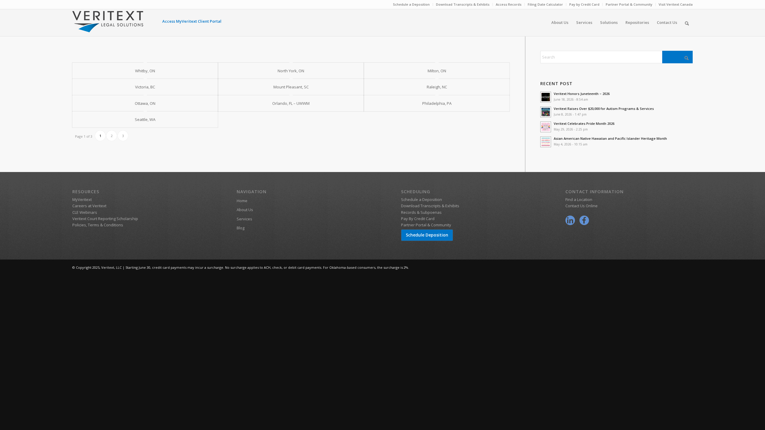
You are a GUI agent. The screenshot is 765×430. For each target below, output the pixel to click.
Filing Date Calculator (545, 4)
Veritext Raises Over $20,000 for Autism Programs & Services (604, 108)
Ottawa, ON (145, 103)
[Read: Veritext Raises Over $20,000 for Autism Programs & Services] (545, 112)
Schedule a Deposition (411, 4)
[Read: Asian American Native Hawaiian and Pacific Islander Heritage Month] (545, 141)
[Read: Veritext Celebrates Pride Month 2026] (545, 127)
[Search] (687, 22)
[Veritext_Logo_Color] (107, 24)
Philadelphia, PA (437, 103)
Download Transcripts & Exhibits (462, 4)
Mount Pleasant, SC (291, 87)
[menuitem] (411, 4)
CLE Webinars (84, 212)
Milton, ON (437, 70)
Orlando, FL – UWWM (291, 103)
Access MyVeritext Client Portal (191, 21)
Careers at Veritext (89, 205)
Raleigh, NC (437, 87)
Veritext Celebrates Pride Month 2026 (584, 123)
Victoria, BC (145, 87)
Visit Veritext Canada (676, 4)
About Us (245, 209)
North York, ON (291, 70)
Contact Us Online (581, 205)
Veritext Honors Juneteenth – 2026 (582, 93)
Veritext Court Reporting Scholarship (105, 218)
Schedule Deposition (427, 235)
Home (242, 200)
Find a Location (578, 199)
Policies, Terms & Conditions (97, 225)
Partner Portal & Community (629, 4)
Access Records (508, 4)
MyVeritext (82, 199)
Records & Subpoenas (421, 212)
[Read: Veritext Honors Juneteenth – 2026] (545, 97)
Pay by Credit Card (584, 4)
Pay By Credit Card (417, 218)
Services (244, 219)
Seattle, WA (145, 119)
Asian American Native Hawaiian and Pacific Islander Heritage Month (610, 138)
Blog (240, 228)
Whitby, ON (145, 70)
